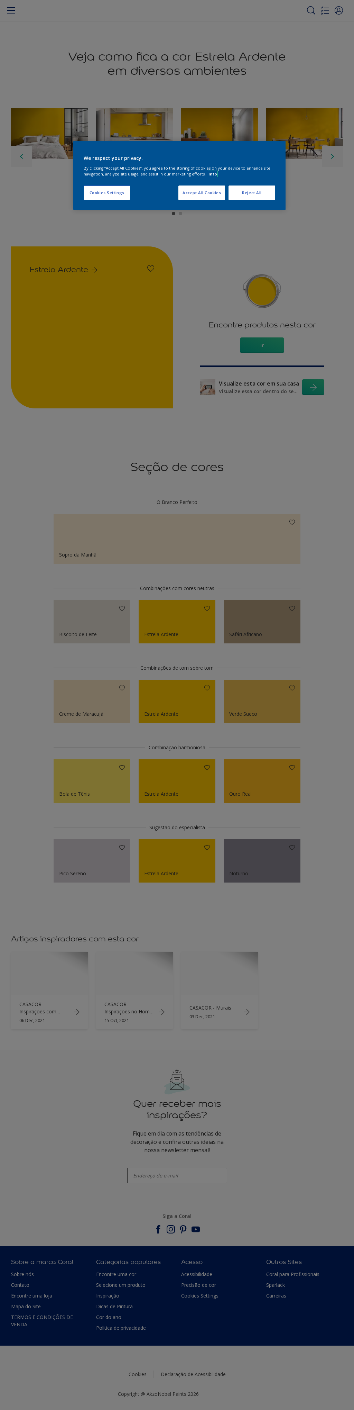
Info (212, 174)
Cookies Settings (107, 192)
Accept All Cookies (202, 192)
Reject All (252, 192)
